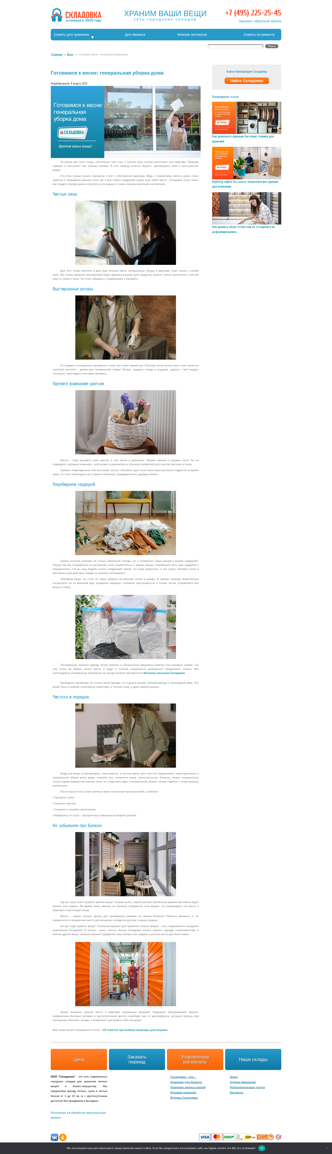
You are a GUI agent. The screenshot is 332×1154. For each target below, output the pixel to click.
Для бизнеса (135, 35)
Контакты (236, 1092)
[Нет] (327, 1148)
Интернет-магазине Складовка (164, 672)
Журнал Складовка (184, 1097)
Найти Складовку (246, 81)
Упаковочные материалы (195, 1059)
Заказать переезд (137, 1059)
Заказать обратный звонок (260, 21)
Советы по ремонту (259, 35)
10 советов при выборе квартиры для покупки (135, 1029)
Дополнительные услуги (247, 1087)
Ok (262, 1148)
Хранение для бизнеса (186, 1082)
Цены (234, 1076)
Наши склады (253, 1059)
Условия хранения (183, 1092)
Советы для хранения (71, 35)
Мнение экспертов (192, 35)
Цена (78, 1059)
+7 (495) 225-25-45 (253, 12)
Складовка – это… (183, 1076)
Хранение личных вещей (187, 1087)
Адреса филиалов (243, 1082)
